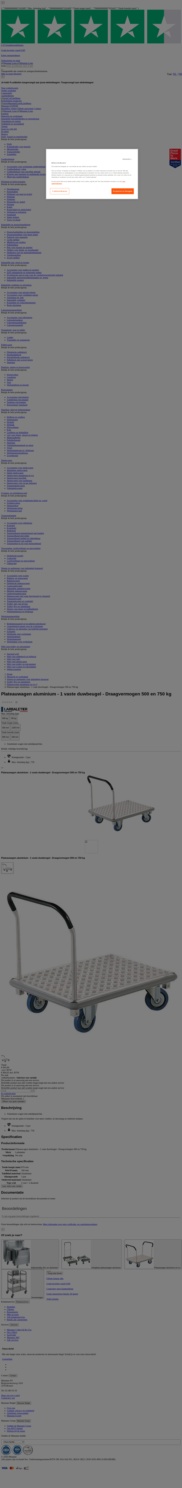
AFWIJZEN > (127, 159)
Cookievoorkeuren (59, 191)
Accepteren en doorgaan (122, 191)
